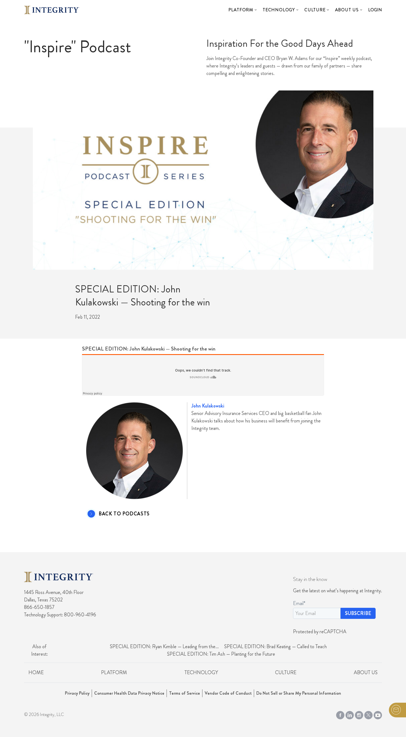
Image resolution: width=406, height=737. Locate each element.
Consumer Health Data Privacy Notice (129, 693)
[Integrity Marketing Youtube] (378, 714)
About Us (347, 10)
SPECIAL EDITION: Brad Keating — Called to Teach (275, 646)
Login (375, 10)
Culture (315, 10)
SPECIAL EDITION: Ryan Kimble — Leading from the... (164, 646)
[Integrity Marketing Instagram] (359, 714)
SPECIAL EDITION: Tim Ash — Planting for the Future (221, 654)
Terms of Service (184, 693)
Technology (279, 10)
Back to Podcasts (124, 514)
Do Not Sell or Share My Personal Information (298, 693)
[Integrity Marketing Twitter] (368, 714)
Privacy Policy (77, 693)
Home (36, 672)
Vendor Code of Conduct (228, 693)
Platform (240, 10)
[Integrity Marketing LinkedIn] (350, 714)
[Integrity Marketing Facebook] (340, 714)
